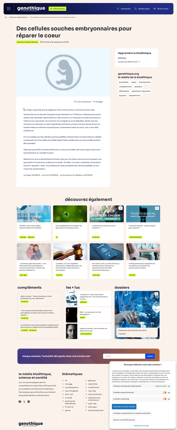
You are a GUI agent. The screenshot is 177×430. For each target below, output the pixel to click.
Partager (99, 102)
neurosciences (95, 394)
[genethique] (31, 8)
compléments (125, 86)
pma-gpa (92, 407)
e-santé (68, 398)
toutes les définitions (128, 62)
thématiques (59, 9)
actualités (123, 82)
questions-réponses (141, 91)
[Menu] (9, 8)
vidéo (133, 82)
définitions (124, 91)
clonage (68, 384)
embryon (122, 58)
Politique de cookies (141, 425)
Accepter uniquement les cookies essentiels (132, 413)
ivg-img (92, 391)
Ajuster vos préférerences (124, 420)
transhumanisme (95, 410)
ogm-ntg (92, 403)
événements (145, 82)
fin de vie (69, 407)
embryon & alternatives (27, 42)
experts (122, 95)
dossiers (138, 86)
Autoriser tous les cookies (124, 407)
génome (92, 380)
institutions (93, 387)
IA (66, 380)
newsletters (134, 95)
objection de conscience (94, 399)
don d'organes (71, 391)
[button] (150, 356)
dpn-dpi (69, 394)
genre (67, 410)
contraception (71, 387)
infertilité (92, 384)
